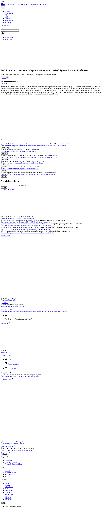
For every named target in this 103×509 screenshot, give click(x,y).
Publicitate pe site (10, 473)
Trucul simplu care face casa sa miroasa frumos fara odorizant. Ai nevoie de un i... (27, 225)
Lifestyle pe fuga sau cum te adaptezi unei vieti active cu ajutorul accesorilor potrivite (28, 174)
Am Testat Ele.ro (6, 309)
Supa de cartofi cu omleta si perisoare (12, 444)
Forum (42, 4)
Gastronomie (18, 4)
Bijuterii (7, 15)
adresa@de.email (24, 185)
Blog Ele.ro (4, 323)
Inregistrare (8, 39)
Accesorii (8, 11)
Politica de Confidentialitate (13, 464)
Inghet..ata (4, 352)
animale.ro (8, 483)
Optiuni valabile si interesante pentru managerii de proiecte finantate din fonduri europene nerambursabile (34, 311)
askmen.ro (8, 485)
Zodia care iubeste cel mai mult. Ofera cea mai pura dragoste (20, 376)
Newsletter (8, 474)
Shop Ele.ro (4, 453)
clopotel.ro (8, 499)
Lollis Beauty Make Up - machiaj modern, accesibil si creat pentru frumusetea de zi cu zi (29, 157)
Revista (5, 4)
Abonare (4, 187)
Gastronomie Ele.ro (7, 446)
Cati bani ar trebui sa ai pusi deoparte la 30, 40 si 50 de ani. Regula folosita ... (25, 222)
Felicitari (28, 4)
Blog (32, 4)
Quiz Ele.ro (4, 303)
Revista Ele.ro (5, 236)
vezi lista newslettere (7, 189)
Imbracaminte (9, 20)
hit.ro (6, 488)
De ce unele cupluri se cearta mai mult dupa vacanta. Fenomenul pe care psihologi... (27, 233)
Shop (46, 4)
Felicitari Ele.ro (6, 355)
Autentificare (9, 37)
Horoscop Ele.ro (6, 379)
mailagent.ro (9, 494)
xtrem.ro (7, 492)
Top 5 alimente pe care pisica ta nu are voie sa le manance (19, 151)
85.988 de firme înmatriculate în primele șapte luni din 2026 (20, 169)
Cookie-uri (8, 460)
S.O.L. (7, 476)
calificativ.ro (9, 487)
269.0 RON (5, 455)
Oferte (8, 25)
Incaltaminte (9, 22)
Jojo (9, 359)
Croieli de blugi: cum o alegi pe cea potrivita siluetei (17, 218)
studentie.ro (8, 490)
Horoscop (11, 4)
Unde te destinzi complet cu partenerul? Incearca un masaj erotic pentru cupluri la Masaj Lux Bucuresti (33, 146)
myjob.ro (8, 496)
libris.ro (4, 78)
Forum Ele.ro (5, 373)
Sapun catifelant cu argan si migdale (12, 306)
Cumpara (4, 83)
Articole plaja (9, 13)
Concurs (3, 25)
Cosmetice (8, 18)
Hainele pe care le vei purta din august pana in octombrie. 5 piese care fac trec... (26, 229)
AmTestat (37, 4)
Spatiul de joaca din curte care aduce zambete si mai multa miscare (22, 163)
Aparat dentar (12, 368)
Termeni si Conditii (11, 462)
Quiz (23, 4)
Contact (7, 471)
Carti (6, 17)
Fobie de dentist (13, 364)
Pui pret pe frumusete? (8, 300)
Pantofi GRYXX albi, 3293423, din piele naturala (16, 450)
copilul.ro (8, 498)
